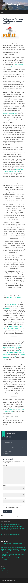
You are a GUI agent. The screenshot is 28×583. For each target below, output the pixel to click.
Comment (5, 465)
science (16, 447)
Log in (3, 568)
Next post (7, 453)
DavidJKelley (5, 526)
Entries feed (4, 570)
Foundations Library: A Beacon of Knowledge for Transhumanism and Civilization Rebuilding (13, 544)
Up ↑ (26, 580)
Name (4, 485)
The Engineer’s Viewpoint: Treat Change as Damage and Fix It (13, 21)
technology (20, 447)
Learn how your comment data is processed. (13, 516)
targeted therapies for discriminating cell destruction (14, 356)
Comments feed (5, 573)
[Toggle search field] (26, 12)
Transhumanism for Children (16, 526)
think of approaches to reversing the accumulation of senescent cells (13, 352)
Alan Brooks (5, 528)
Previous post (8, 451)
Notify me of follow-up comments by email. (14, 505)
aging (13, 447)
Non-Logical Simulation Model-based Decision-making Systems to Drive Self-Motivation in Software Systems (14, 550)
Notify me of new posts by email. (11, 507)
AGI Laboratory (8, 447)
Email (4, 491)
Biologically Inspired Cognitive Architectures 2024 (13, 547)
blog (6, 444)
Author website (10, 436)
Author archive (7, 436)
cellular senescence (12, 304)
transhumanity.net (14, 4)
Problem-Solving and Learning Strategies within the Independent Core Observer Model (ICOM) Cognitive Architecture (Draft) (13, 554)
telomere (6, 308)
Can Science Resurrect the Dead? (13, 524)
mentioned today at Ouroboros (13, 297)
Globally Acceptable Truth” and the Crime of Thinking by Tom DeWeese (13, 529)
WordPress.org (5, 575)
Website (4, 498)
